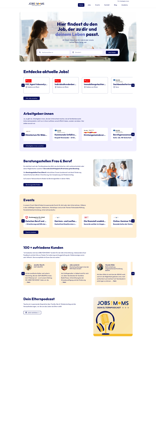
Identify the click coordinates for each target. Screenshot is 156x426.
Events (97, 5)
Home (81, 5)
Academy (124, 5)
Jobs (89, 5)
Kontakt (107, 5)
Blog (115, 5)
